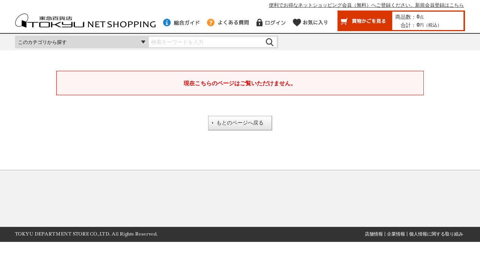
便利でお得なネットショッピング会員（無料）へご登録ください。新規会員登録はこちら (366, 5)
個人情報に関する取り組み (436, 234)
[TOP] (85, 24)
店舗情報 (374, 234)
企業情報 (396, 234)
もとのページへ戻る (240, 123)
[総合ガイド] (181, 23)
